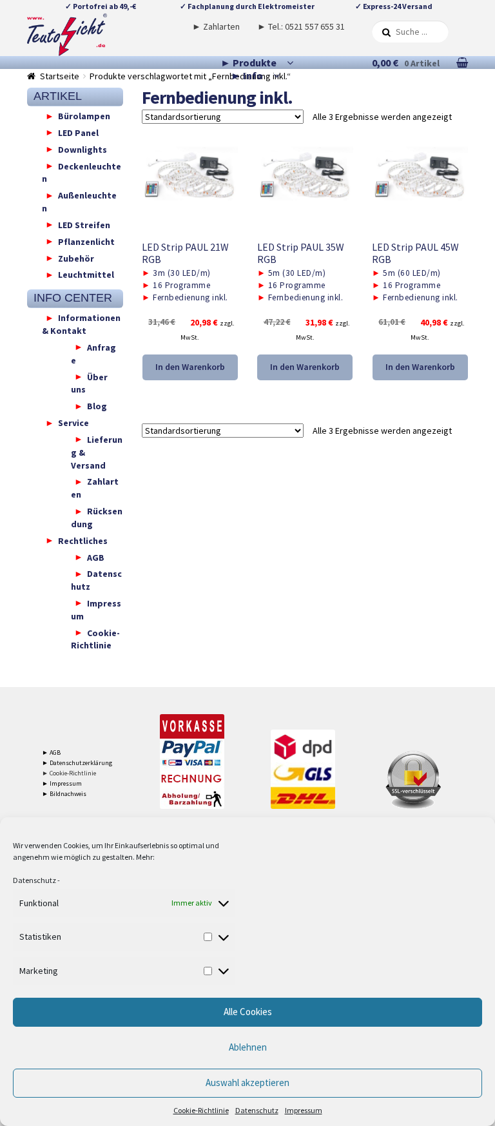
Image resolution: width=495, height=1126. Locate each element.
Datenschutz (34, 880)
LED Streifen (84, 224)
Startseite (59, 76)
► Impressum (62, 783)
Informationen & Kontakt (81, 324)
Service (73, 423)
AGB (95, 557)
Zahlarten (95, 488)
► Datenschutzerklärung (77, 763)
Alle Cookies (248, 1011)
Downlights (82, 149)
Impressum (303, 1110)
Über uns (89, 383)
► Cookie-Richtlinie (69, 773)
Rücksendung (96, 517)
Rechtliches (83, 540)
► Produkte (248, 62)
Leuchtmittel (86, 274)
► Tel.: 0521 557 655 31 (301, 26)
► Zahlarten (216, 26)
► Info (247, 75)
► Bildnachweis (64, 794)
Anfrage (93, 353)
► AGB (51, 752)
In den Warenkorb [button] (190, 367)
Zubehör (76, 258)
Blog (97, 406)
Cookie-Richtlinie (201, 1110)
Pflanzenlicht (86, 241)
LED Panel (78, 132)
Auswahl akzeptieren (247, 1082)
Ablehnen (248, 1047)
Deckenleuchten (81, 172)
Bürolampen (84, 116)
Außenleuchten (79, 201)
